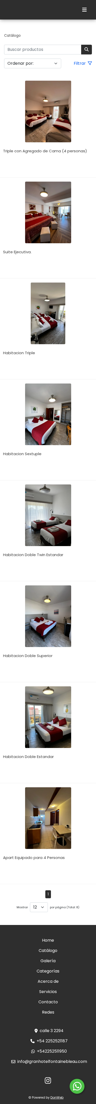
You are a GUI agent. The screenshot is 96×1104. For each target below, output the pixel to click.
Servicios (48, 992)
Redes (48, 1012)
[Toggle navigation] (84, 9)
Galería (48, 961)
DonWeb (56, 1097)
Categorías (48, 971)
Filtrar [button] (80, 63)
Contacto (48, 1002)
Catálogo (12, 35)
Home (48, 940)
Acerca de (48, 981)
